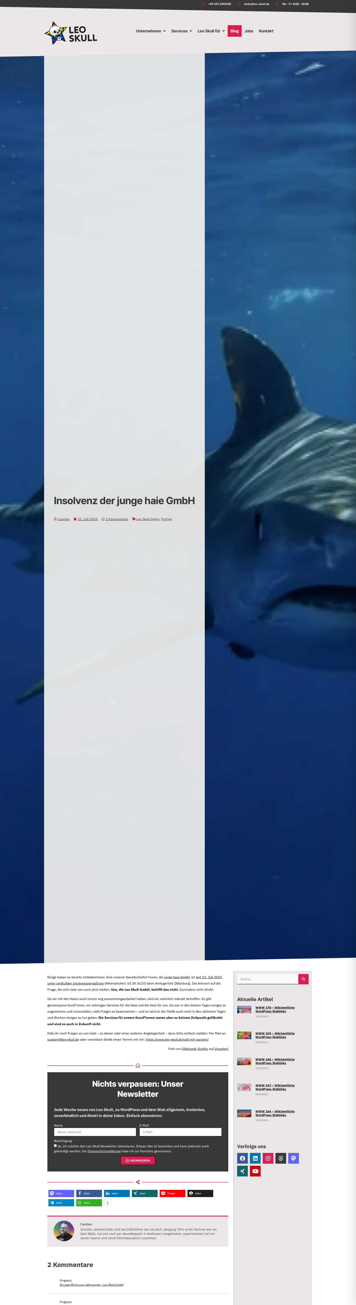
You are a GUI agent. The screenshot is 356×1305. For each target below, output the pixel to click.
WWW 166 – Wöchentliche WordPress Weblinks (275, 1113)
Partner (166, 519)
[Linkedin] (255, 1158)
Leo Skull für (209, 30)
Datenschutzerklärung (104, 1151)
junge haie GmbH (177, 977)
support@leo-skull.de (63, 1039)
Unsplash (221, 1049)
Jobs (249, 30)
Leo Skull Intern (147, 519)
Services (179, 30)
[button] (61, 1193)
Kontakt (266, 30)
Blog (235, 30)
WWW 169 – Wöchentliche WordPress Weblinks (275, 1035)
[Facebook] (242, 1158)
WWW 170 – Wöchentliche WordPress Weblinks (275, 1009)
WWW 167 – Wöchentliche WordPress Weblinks (275, 1087)
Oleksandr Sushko (195, 1049)
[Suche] (303, 979)
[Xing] (242, 1171)
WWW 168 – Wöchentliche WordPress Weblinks (275, 1061)
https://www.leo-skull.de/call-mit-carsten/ (177, 1039)
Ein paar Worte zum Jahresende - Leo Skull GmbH (92, 1285)
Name (58, 1125)
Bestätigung (63, 1141)
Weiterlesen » (262, 1016)
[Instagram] (268, 1158)
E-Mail (144, 1125)
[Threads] (280, 1158)
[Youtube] (255, 1171)
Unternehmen (148, 30)
